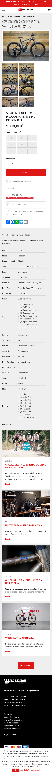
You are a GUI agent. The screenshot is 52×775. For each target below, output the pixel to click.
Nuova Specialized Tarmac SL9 (23, 525)
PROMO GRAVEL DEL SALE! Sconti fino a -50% (26, 1)
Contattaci (8, 714)
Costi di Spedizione (11, 717)
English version (10, 734)
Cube (25, 204)
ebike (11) (17, 211)
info (36, 4)
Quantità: (10, 158)
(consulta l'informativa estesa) (30, 770)
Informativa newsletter (13, 720)
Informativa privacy (11, 725)
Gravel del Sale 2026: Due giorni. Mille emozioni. (25, 466)
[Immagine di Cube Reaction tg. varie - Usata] (10, 68)
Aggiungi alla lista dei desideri (21, 181)
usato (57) (25, 211)
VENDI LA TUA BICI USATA (19, 638)
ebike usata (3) (16, 214)
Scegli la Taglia (13, 132)
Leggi (7, 484)
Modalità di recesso (12, 723)
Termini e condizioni (12, 728)
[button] (4, 48)
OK (16, 770)
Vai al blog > (26, 665)
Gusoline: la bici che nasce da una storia (23, 582)
